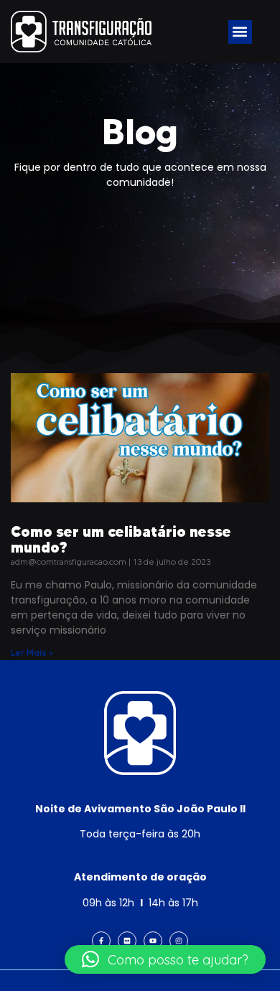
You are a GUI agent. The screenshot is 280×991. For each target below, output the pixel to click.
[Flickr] (127, 940)
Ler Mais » (32, 652)
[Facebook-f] (101, 940)
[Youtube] (153, 940)
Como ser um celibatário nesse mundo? (121, 539)
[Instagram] (178, 940)
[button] (240, 32)
